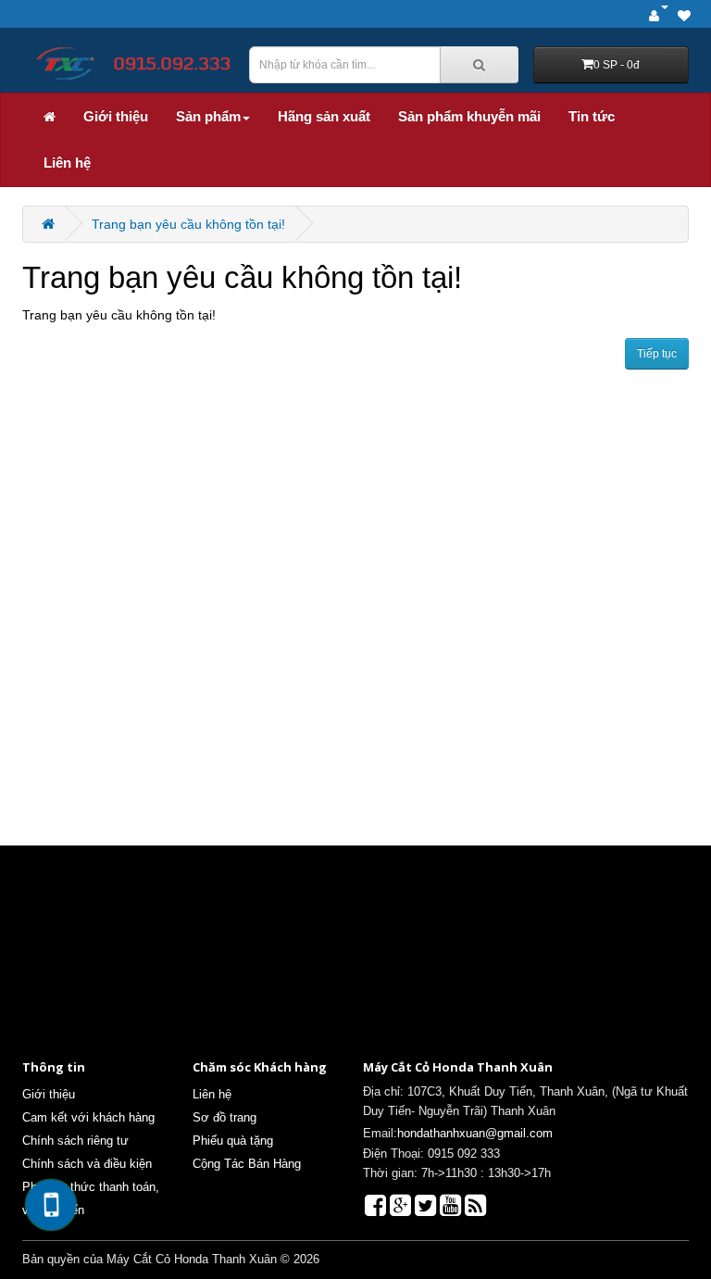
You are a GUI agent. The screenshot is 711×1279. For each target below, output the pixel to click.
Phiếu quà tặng (233, 1140)
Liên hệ (67, 162)
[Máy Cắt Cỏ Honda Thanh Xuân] (128, 63)
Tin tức (591, 116)
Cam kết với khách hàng (88, 1117)
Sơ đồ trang (224, 1117)
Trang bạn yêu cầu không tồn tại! (188, 224)
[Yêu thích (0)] (684, 16)
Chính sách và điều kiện (87, 1164)
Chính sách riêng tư (75, 1140)
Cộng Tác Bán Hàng (247, 1164)
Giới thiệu (115, 116)
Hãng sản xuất (324, 116)
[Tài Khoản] (658, 16)
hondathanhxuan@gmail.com (475, 1133)
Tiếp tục (657, 353)
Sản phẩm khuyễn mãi (469, 116)
